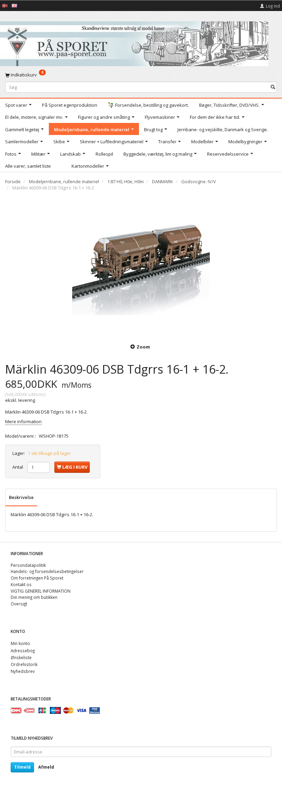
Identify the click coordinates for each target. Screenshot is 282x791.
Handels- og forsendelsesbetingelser (47, 571)
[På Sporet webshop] (134, 42)
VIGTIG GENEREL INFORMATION (40, 591)
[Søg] (273, 87)
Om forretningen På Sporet (37, 578)
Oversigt (19, 603)
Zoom (143, 347)
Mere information (23, 421)
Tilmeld (22, 767)
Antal (18, 467)
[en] (14, 5)
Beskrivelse (21, 497)
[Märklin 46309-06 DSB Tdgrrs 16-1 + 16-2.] (141, 266)
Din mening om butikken (34, 597)
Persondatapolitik (28, 565)
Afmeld (46, 767)
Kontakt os (21, 584)
